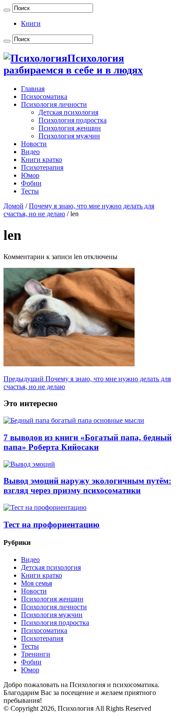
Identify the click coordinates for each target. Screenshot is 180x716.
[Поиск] (6, 10)
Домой (13, 206)
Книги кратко (41, 159)
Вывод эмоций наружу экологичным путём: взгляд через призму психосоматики (87, 485)
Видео (30, 151)
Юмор (30, 175)
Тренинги (35, 654)
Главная (33, 88)
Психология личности (54, 104)
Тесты (30, 191)
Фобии (31, 183)
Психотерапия (42, 167)
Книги (31, 23)
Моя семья (36, 583)
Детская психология (68, 112)
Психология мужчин (69, 136)
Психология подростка (72, 120)
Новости (34, 143)
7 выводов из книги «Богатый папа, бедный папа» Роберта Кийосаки (87, 442)
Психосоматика (44, 96)
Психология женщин (69, 128)
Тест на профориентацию (51, 524)
